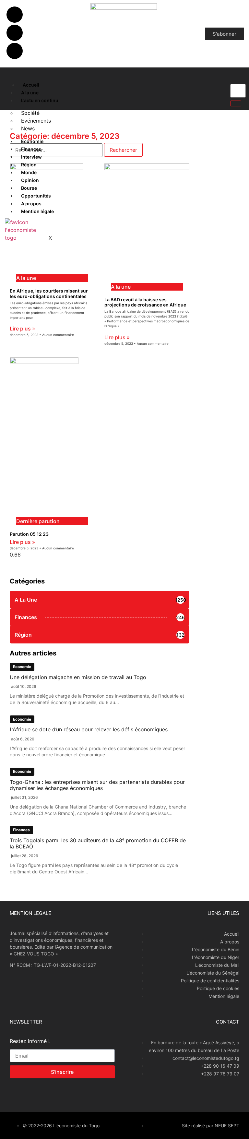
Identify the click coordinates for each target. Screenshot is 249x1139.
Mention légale (37, 211)
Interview (31, 157)
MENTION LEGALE (30, 913)
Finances (31, 149)
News (28, 128)
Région (29, 164)
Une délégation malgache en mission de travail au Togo (78, 677)
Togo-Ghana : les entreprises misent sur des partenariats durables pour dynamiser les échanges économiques (97, 785)
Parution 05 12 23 (29, 534)
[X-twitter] (14, 33)
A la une (30, 92)
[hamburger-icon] (10, 83)
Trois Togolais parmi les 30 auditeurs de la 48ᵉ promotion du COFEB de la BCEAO (98, 843)
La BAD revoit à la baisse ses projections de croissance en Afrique (145, 302)
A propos (31, 203)
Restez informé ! (30, 1041)
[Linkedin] (14, 51)
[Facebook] (14, 14)
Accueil (31, 85)
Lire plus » (22, 328)
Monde (29, 172)
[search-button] (235, 103)
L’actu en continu (39, 100)
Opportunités (36, 195)
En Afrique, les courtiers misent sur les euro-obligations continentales (49, 293)
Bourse (29, 188)
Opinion (30, 180)
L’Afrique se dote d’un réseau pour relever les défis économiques (89, 729)
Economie (32, 141)
